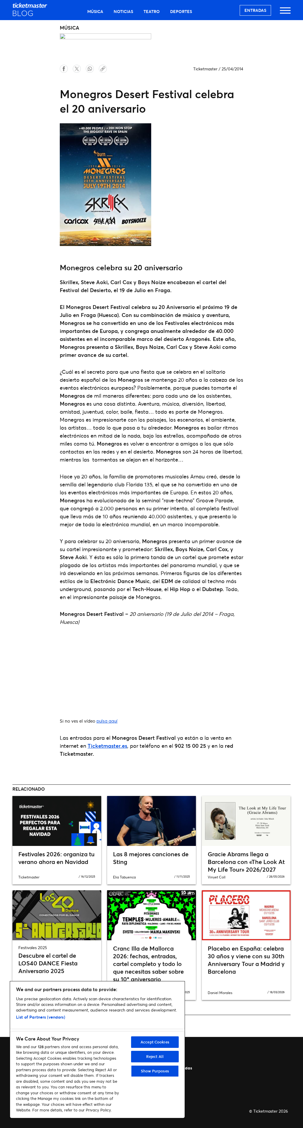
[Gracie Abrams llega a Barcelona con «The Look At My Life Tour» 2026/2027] (246, 821)
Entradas (255, 10)
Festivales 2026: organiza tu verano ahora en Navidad (56, 858)
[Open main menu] (285, 13)
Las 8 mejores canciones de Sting (150, 858)
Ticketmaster (205, 69)
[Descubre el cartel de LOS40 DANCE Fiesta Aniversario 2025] (56, 915)
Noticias (123, 11)
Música (95, 11)
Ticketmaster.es (107, 745)
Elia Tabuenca (124, 877)
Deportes (181, 11)
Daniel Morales (220, 993)
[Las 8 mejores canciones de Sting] (151, 821)
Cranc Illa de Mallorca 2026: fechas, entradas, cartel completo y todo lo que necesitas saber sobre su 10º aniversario (148, 963)
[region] (97, 1050)
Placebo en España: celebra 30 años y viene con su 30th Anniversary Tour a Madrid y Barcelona (246, 959)
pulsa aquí (106, 721)
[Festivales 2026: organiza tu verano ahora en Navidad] (56, 821)
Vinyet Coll (216, 877)
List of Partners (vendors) (40, 1017)
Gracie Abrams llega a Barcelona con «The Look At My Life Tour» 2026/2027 (246, 861)
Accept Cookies (155, 1042)
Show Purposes (155, 1071)
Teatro (152, 11)
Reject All (155, 1056)
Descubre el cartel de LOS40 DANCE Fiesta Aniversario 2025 (48, 963)
